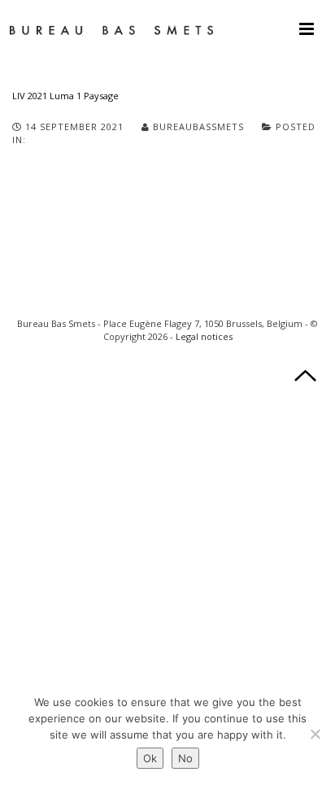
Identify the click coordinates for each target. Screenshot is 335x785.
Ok (150, 758)
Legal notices (204, 336)
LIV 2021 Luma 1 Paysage (65, 95)
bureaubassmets (198, 126)
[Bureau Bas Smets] (111, 28)
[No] (315, 734)
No (185, 758)
